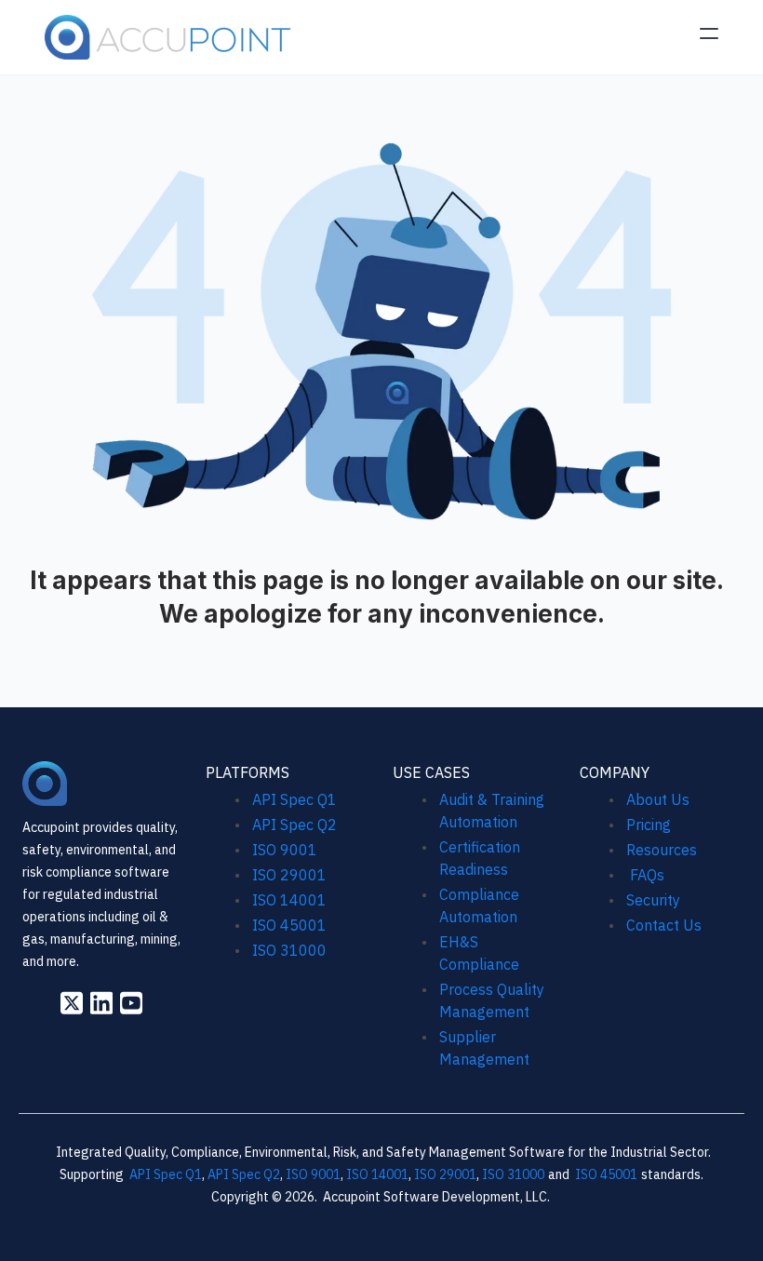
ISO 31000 (289, 950)
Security (653, 900)
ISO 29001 (289, 874)
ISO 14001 (289, 900)
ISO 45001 (289, 925)
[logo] (169, 37)
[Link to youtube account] (131, 1002)
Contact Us (664, 925)
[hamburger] (709, 33)
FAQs (645, 874)
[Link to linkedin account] (101, 1002)
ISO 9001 (284, 849)
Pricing (648, 824)
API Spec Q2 (296, 824)
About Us (657, 799)
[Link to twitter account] (71, 1002)
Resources (661, 849)
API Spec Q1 (294, 799)
